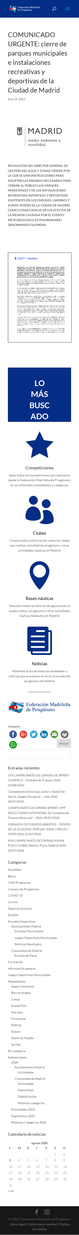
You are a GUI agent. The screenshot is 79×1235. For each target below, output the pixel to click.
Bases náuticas (40, 598)
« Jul (11, 1191)
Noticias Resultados (27, 944)
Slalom (15, 1031)
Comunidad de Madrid (26, 951)
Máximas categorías (31, 1103)
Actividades (26, 1072)
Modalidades (16, 981)
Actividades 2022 (23, 1109)
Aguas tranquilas (22, 986)
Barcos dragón (21, 993)
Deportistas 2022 (23, 1116)
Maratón (17, 1012)
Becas (12, 876)
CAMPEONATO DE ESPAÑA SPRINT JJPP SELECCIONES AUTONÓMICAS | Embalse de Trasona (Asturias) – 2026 (38, 813)
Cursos (13, 902)
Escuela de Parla (25, 955)
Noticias (39, 663)
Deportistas (26, 1090)
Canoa (15, 999)
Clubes (39, 533)
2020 (14, 1062)
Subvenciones (17, 1057)
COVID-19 (15, 895)
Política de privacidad (42, 1224)
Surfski (16, 1044)
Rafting (16, 1025)
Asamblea (14, 869)
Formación (15, 962)
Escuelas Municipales (28, 931)
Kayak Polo (19, 1005)
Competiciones (39, 467)
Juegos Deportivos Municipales (35, 938)
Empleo (13, 915)
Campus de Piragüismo (23, 889)
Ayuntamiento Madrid (26, 926)
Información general (22, 968)
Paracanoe (18, 1018)
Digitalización (27, 1096)
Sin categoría (16, 1051)
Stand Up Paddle (22, 1038)
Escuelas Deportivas (21, 921)
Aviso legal (18, 1224)
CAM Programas (19, 882)
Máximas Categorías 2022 (29, 1122)
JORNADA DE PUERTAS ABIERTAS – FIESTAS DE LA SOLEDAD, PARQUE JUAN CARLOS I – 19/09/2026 (39, 829)
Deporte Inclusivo (20, 908)
